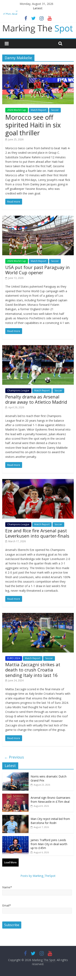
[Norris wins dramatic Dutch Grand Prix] (15, 774)
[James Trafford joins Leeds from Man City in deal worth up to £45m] (15, 838)
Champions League (18, 390)
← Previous (14, 757)
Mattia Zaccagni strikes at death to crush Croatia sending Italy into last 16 (32, 669)
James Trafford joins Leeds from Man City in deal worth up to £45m (49, 844)
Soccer (55, 110)
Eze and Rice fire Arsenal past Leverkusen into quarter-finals (37, 533)
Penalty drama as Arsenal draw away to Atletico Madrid (36, 399)
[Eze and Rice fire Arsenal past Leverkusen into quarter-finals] (38, 481)
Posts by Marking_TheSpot (38, 876)
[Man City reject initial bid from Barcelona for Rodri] (15, 817)
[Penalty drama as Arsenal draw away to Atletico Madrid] (38, 347)
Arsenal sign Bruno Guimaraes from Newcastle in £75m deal (50, 800)
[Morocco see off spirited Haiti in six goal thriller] (38, 67)
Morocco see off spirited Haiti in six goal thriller (33, 125)
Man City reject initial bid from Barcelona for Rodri (50, 821)
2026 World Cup (16, 110)
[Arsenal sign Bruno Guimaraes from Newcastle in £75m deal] (15, 796)
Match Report (38, 110)
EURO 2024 (13, 658)
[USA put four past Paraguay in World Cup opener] (38, 218)
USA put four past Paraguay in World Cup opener (37, 269)
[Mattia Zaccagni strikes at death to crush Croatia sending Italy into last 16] (38, 615)
